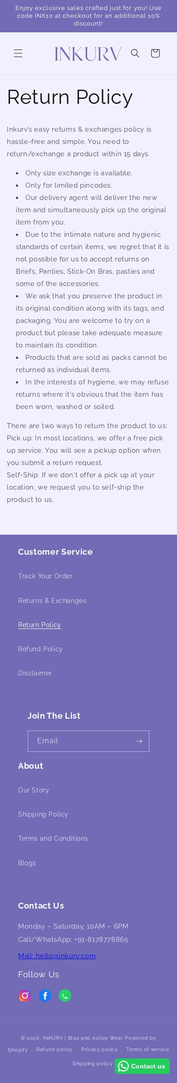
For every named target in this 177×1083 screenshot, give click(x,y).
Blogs (27, 863)
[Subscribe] (139, 741)
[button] (18, 53)
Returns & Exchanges (52, 600)
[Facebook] (45, 997)
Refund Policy (40, 649)
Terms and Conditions (53, 838)
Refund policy (54, 1049)
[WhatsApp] (65, 997)
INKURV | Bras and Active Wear (83, 1038)
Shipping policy (93, 1064)
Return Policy (39, 624)
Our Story (33, 790)
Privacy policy (99, 1049)
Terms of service (147, 1049)
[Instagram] (25, 997)
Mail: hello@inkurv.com (57, 956)
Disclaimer (35, 673)
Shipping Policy (43, 814)
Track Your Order (45, 576)
